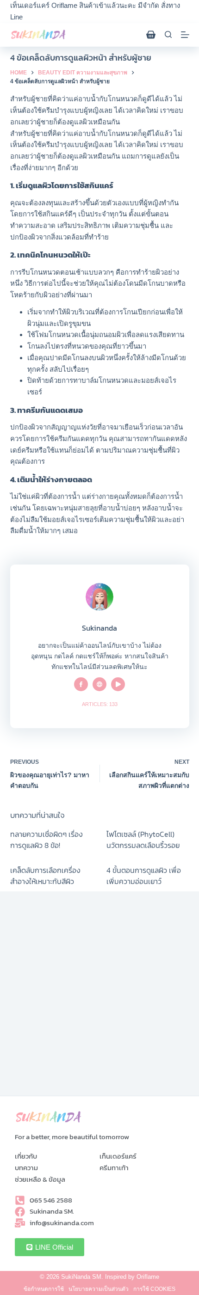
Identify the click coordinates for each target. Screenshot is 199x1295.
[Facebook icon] (81, 684)
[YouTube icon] (118, 684)
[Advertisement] (99, 996)
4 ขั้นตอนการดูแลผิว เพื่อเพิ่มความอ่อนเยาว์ (143, 876)
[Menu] (185, 35)
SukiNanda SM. (82, 1276)
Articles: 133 (100, 704)
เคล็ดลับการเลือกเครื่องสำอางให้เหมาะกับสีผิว (45, 876)
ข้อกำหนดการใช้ (44, 1289)
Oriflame (148, 1276)
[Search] (168, 34)
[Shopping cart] (150, 34)
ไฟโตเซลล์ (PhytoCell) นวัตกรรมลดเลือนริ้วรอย (143, 840)
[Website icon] (99, 684)
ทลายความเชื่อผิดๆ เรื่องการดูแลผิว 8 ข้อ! (46, 840)
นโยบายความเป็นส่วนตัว (98, 1289)
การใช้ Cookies (154, 1289)
